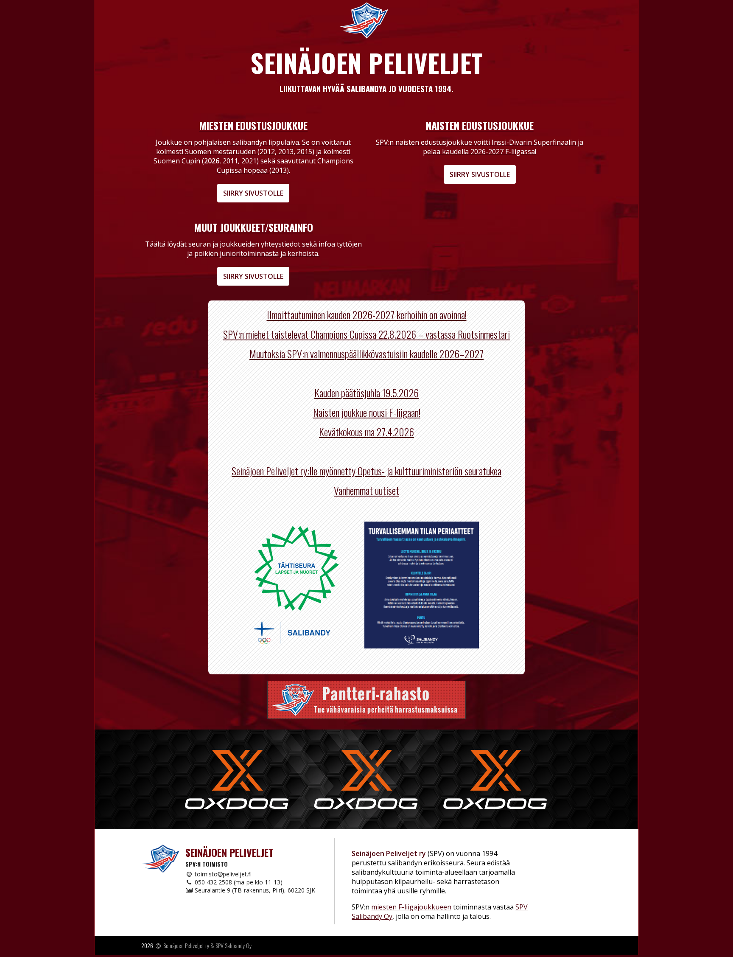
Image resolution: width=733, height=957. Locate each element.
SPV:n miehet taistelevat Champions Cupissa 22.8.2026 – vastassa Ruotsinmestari (366, 334)
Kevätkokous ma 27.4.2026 (366, 431)
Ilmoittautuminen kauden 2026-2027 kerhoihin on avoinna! (367, 314)
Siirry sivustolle (253, 193)
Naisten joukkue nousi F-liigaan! (366, 412)
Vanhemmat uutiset (366, 490)
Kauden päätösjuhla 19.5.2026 (366, 392)
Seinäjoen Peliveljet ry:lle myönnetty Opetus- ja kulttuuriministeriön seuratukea (366, 470)
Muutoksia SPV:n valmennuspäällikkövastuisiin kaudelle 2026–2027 (366, 353)
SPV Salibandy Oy (233, 945)
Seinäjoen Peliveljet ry (186, 945)
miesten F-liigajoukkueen (411, 907)
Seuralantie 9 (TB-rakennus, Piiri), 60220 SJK (254, 890)
